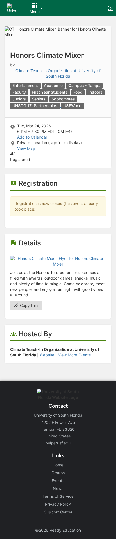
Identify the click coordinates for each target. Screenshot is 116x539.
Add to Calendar (32, 137)
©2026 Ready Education (58, 530)
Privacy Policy (58, 504)
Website (47, 355)
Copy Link (29, 305)
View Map (26, 148)
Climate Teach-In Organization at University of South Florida (58, 73)
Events (58, 480)
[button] (12, 7)
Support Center (58, 512)
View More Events (74, 355)
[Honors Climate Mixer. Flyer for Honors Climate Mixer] (58, 261)
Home (58, 464)
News (58, 488)
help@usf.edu (58, 443)
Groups (58, 472)
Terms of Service (58, 496)
